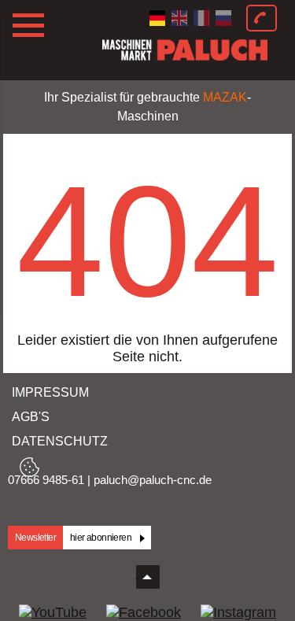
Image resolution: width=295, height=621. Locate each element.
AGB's (31, 416)
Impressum (50, 392)
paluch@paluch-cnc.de (153, 479)
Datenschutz (60, 441)
